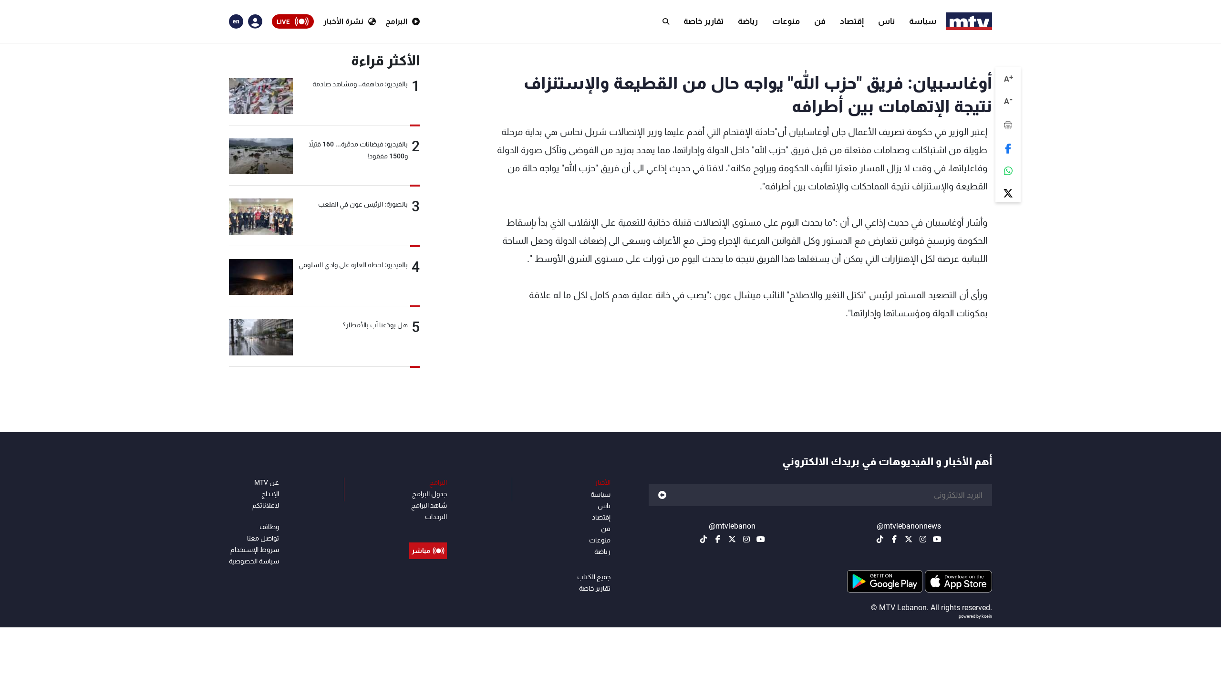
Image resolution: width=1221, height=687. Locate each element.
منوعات (786, 21)
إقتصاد (852, 21)
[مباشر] (428, 529)
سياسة (922, 21)
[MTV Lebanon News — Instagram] (923, 539)
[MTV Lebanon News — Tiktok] (880, 539)
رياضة (748, 21)
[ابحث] (665, 21)
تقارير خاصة (703, 21)
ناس (886, 21)
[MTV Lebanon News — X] (908, 539)
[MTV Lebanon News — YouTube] (937, 539)
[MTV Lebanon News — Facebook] (894, 539)
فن (820, 21)
